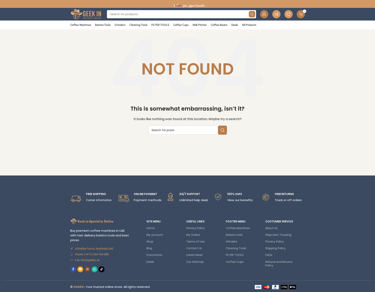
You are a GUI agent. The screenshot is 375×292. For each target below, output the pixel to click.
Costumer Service (279, 221)
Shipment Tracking (278, 235)
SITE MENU (153, 221)
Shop (149, 241)
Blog (149, 248)
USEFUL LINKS (195, 221)
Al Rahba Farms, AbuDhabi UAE (94, 248)
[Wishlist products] (288, 14)
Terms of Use (195, 241)
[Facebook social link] (73, 269)
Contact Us (194, 248)
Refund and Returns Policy (279, 263)
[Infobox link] (92, 198)
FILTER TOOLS (235, 255)
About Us (271, 228)
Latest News (194, 255)
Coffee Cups (235, 262)
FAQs (268, 255)
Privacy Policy (195, 228)
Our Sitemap (195, 262)
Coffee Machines (238, 228)
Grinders (231, 241)
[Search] (222, 130)
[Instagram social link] (87, 269)
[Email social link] (80, 269)
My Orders (193, 235)
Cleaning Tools (236, 248)
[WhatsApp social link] (94, 269)
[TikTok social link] (102, 269)
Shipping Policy (275, 248)
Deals (150, 262)
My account (154, 235)
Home (150, 228)
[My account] (264, 14)
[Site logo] (86, 14)
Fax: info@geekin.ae (87, 260)
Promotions (154, 255)
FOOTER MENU (235, 221)
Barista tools (234, 235)
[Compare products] (276, 14)
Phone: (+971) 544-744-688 (92, 254)
